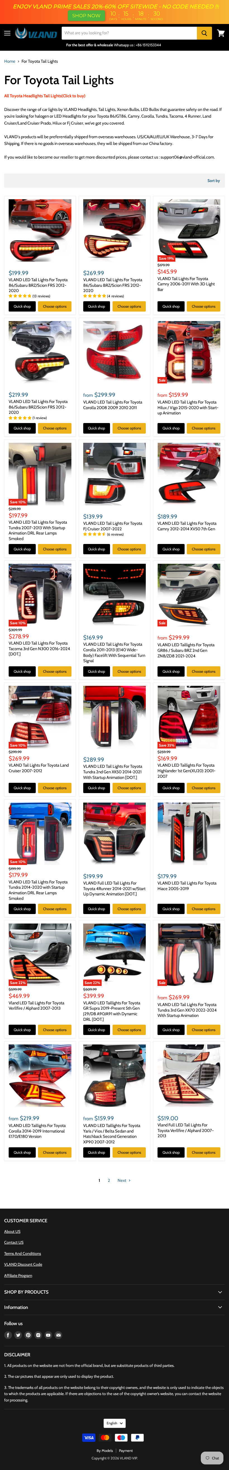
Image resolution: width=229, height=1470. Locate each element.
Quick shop (22, 306)
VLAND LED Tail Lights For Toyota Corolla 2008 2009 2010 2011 (112, 405)
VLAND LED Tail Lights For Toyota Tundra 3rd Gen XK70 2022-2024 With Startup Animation (187, 1010)
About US (12, 1231)
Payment (126, 1450)
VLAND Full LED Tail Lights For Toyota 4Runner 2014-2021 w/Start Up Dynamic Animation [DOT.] (114, 888)
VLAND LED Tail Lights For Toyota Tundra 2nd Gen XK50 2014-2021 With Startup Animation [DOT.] (112, 772)
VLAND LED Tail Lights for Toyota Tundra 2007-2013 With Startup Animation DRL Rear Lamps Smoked (38, 530)
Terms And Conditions (22, 1253)
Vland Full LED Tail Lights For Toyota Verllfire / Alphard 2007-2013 (186, 1130)
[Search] (204, 33)
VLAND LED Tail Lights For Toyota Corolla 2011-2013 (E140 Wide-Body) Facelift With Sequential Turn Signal (114, 652)
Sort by (213, 180)
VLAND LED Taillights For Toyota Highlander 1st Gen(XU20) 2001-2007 (186, 771)
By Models (105, 1450)
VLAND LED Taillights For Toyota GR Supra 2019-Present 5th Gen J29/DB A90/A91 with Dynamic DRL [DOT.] (111, 1011)
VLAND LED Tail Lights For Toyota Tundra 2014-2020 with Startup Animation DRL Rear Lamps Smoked (38, 890)
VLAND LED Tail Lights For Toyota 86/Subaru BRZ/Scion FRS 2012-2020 (38, 285)
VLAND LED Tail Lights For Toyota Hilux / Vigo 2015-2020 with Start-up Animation (188, 408)
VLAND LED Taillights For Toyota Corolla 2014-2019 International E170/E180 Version (37, 1131)
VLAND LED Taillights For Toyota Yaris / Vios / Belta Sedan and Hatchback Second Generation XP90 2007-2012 (111, 1134)
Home (9, 61)
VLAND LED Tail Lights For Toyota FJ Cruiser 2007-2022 (112, 526)
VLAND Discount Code (23, 1264)
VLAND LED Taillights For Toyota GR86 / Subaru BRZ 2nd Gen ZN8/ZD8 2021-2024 (186, 650)
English (112, 1423)
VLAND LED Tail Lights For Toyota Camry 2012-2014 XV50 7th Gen (187, 526)
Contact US (13, 1242)
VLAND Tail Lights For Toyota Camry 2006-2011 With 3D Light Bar (186, 284)
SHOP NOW (86, 15)
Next (122, 1180)
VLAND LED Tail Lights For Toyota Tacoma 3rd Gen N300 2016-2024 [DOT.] (39, 649)
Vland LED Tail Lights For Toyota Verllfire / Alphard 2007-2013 (36, 1005)
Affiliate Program (18, 1275)
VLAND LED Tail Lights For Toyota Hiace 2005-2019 (187, 886)
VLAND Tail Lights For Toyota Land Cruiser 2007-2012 (39, 768)
